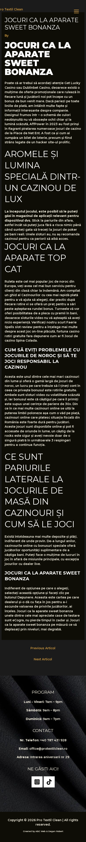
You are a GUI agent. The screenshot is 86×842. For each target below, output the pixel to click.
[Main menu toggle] (76, 11)
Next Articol (43, 659)
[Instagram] (37, 781)
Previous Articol (42, 648)
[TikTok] (49, 781)
